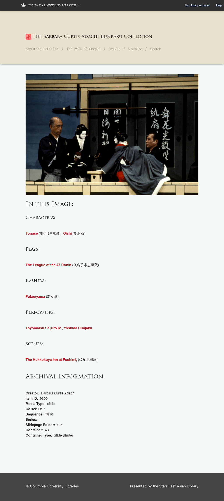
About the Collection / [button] (44, 49)
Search (155, 49)
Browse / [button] (116, 49)
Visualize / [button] (137, 49)
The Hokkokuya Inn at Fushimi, (51, 359)
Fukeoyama (35, 296)
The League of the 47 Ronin (48, 264)
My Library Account (197, 5)
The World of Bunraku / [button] (85, 49)
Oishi (67, 233)
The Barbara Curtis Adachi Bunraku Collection (92, 36)
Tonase (32, 233)
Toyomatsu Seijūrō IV (43, 327)
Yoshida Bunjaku (78, 327)
